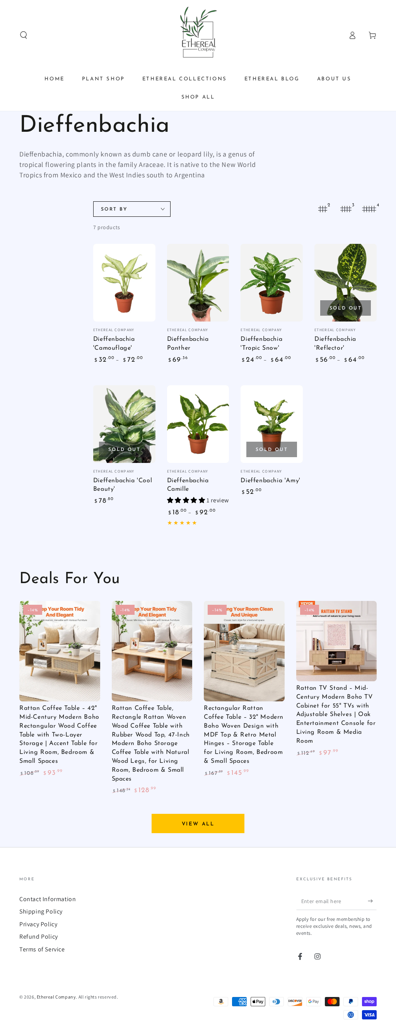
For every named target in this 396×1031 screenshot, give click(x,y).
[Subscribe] (372, 901)
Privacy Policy (38, 924)
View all (198, 824)
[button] (24, 35)
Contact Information (47, 899)
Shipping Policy (41, 911)
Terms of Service (42, 949)
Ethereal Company (56, 997)
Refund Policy (38, 936)
